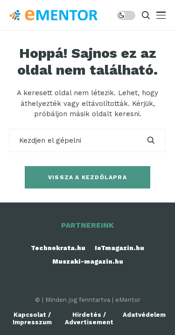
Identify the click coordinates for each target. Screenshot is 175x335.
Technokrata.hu (58, 247)
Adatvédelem (144, 314)
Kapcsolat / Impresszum (32, 318)
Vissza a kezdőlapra (87, 177)
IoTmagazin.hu (119, 247)
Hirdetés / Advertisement (89, 318)
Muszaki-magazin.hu (87, 261)
